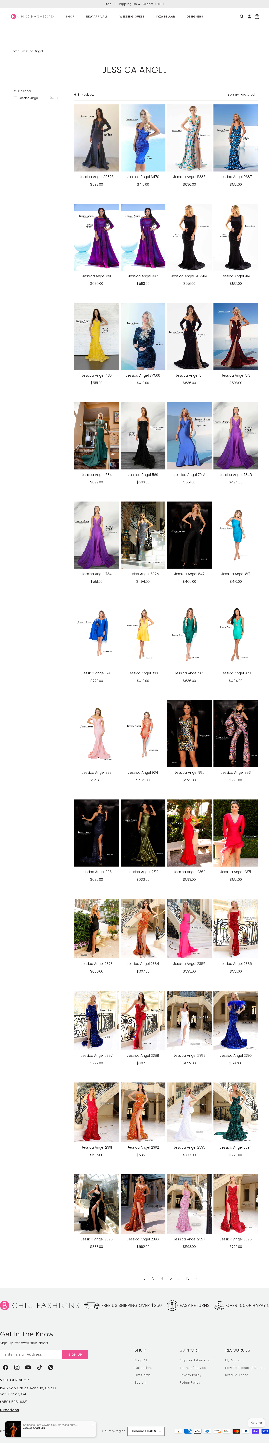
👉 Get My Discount (96, 752)
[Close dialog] (206, 683)
